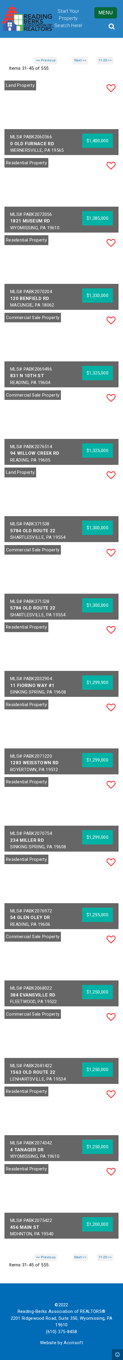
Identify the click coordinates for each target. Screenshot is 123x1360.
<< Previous (46, 60)
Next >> (80, 60)
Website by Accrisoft (61, 1342)
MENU (106, 12)
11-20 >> (105, 60)
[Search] (111, 26)
